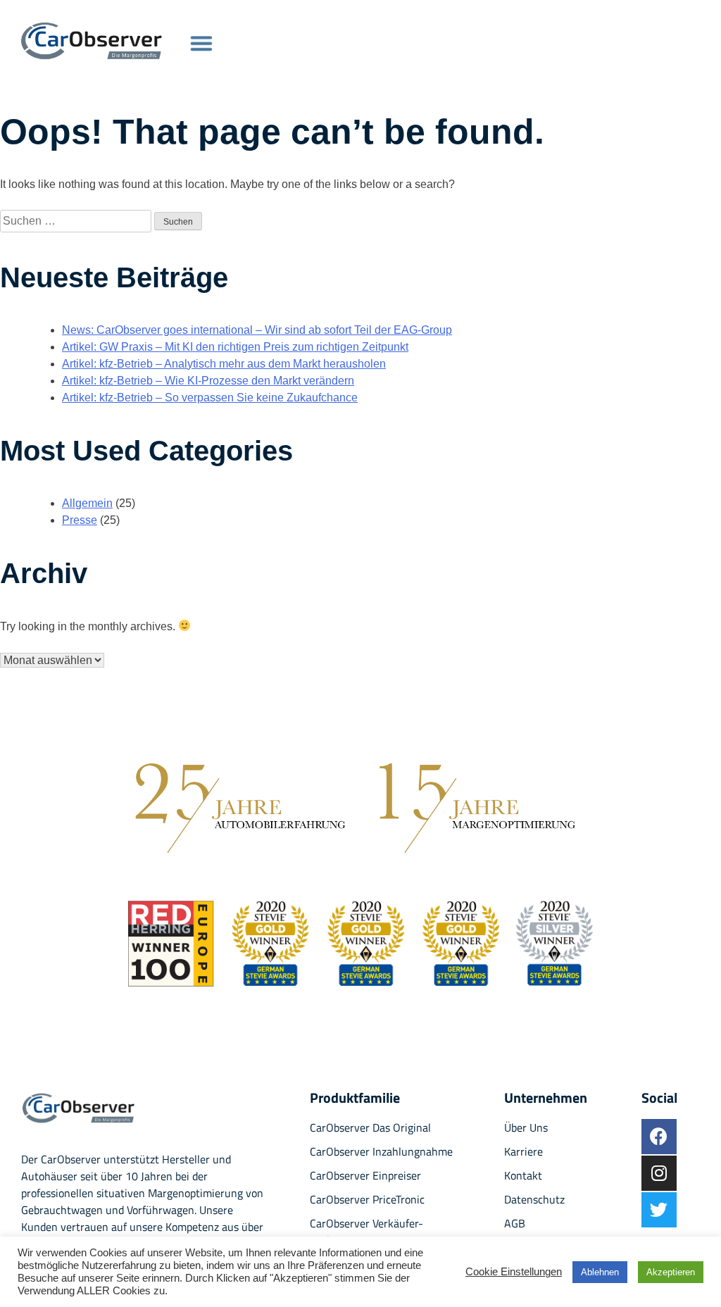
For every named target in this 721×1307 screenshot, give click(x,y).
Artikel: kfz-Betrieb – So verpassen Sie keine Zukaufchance (210, 398)
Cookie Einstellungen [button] (513, 1271)
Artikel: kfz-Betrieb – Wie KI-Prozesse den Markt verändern (208, 381)
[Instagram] (659, 1173)
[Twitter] (659, 1209)
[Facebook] (659, 1136)
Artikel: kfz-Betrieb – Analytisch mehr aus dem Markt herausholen (224, 364)
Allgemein (87, 503)
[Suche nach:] (77, 221)
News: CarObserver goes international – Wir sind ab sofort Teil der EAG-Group (257, 330)
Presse (79, 520)
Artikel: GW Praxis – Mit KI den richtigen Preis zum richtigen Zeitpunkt (235, 347)
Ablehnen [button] (600, 1272)
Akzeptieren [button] (670, 1272)
